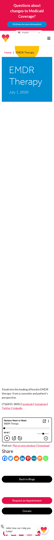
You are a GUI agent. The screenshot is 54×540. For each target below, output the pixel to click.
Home (7, 52)
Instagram (41, 404)
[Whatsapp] (45, 458)
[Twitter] (10, 458)
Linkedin (17, 408)
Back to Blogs (27, 479)
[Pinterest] (28, 458)
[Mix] (39, 458)
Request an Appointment (27, 500)
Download (43, 445)
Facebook (27, 404)
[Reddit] (16, 458)
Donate (27, 511)
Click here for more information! (27, 24)
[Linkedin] (22, 458)
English (25, 32)
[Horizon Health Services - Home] (6, 38)
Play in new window (24, 445)
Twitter (6, 408)
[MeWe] (34, 458)
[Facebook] (4, 458)
